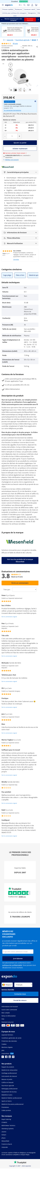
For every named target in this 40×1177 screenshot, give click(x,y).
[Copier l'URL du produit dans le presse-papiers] (37, 46)
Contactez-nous (20, 994)
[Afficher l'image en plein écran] (37, 85)
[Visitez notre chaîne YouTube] (3, 1057)
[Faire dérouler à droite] (38, 19)
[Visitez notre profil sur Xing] (13, 1057)
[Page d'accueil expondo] (4, 40)
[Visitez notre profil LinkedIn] (10, 1057)
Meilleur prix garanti (12, 160)
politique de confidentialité (12, 965)
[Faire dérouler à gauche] (2, 19)
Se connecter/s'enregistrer (12, 110)
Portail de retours (20, 1000)
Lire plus (16, 259)
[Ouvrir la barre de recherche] (24, 5)
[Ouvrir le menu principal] (2, 5)
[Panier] (36, 5)
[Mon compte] (32, 5)
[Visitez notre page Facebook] (6, 1057)
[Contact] (28, 5)
